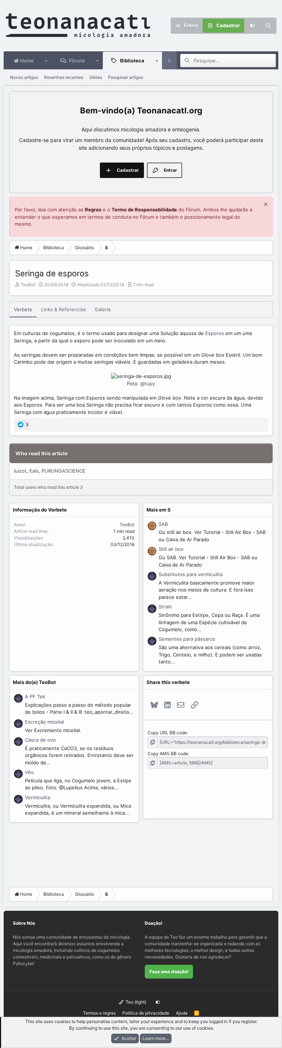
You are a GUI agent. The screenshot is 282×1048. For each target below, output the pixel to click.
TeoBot (28, 284)
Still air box (171, 549)
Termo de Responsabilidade (144, 209)
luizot (20, 471)
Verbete (23, 309)
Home (26, 60)
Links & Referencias (63, 309)
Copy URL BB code (167, 732)
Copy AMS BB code (168, 753)
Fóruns (77, 60)
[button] (46, 60)
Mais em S (159, 510)
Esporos (214, 333)
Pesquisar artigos (125, 77)
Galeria (103, 309)
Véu (29, 772)
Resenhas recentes (63, 77)
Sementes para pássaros (187, 639)
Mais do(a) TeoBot (34, 682)
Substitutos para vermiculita (191, 574)
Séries (95, 77)
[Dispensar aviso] (265, 205)
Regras (93, 209)
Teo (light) (135, 1002)
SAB (163, 524)
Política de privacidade (145, 1013)
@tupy (147, 383)
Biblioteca (132, 60)
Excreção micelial (44, 722)
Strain (165, 606)
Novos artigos (24, 77)
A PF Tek (35, 696)
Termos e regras (99, 1013)
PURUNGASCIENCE (63, 471)
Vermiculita (37, 797)
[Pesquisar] (268, 26)
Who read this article (41, 453)
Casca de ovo (40, 740)
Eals (34, 471)
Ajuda (182, 1013)
